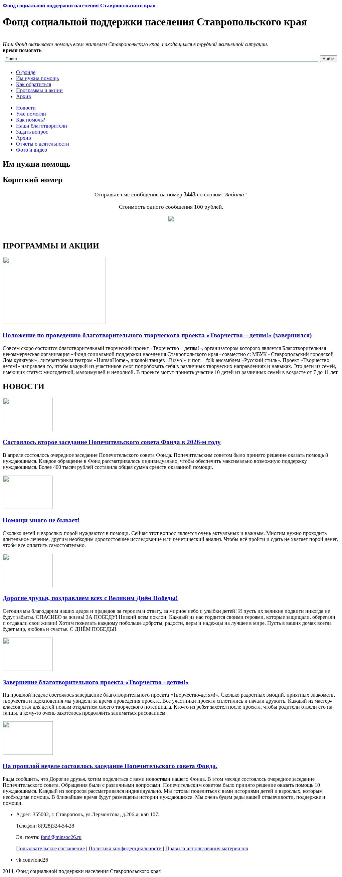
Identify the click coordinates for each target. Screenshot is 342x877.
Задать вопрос (32, 132)
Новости (26, 108)
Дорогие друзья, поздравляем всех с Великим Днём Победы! (90, 597)
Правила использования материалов (206, 848)
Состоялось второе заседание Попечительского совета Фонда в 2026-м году (112, 442)
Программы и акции (39, 90)
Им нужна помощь (37, 78)
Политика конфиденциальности (125, 848)
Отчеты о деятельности (42, 144)
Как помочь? (30, 120)
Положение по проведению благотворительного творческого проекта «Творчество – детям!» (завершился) (157, 335)
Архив (23, 96)
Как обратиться (33, 84)
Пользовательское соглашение (50, 848)
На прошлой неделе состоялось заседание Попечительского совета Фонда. (110, 765)
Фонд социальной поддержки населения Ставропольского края (79, 5)
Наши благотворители (41, 126)
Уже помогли (31, 114)
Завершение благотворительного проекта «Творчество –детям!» (96, 682)
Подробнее (15, 231)
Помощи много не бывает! (41, 520)
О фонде (25, 72)
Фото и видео (31, 150)
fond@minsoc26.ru (61, 837)
